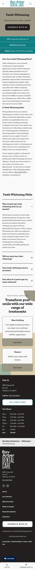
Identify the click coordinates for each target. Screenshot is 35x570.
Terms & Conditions (16, 541)
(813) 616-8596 (20, 45)
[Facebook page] (3, 485)
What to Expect (8, 507)
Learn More (17, 342)
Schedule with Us (17, 27)
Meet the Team (8, 502)
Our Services (7, 497)
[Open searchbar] (30, 4)
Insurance (6, 517)
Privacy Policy (6, 541)
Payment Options (9, 512)
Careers (25, 541)
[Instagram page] (7, 485)
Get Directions (17, 402)
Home (4, 492)
